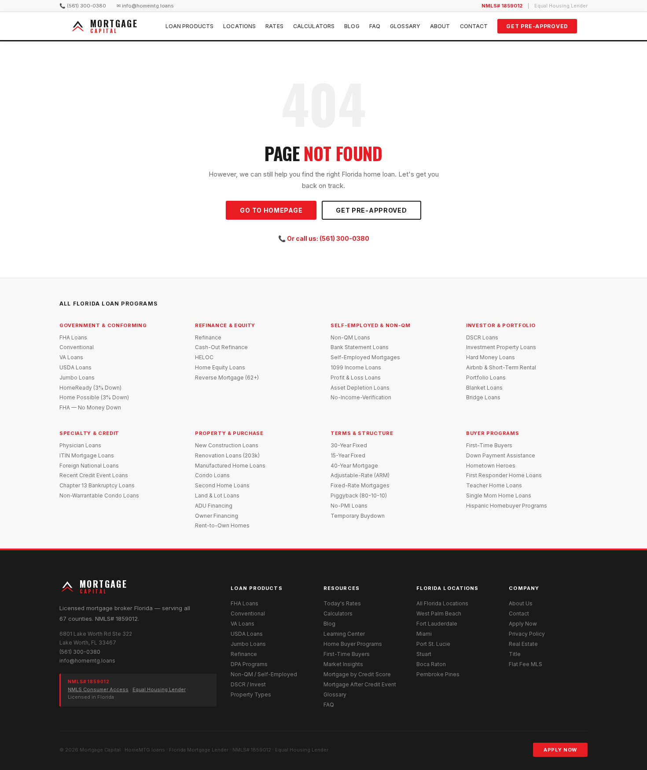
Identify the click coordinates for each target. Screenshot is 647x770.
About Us (521, 603)
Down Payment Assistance (500, 455)
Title (515, 654)
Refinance (208, 337)
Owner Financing (216, 515)
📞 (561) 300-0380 (82, 6)
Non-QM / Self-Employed (264, 674)
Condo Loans (212, 475)
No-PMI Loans (349, 505)
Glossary (405, 26)
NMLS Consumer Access (98, 689)
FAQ (374, 26)
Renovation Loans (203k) (227, 455)
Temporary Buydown (358, 515)
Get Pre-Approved (537, 26)
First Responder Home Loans (504, 475)
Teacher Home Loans (494, 485)
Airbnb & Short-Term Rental (501, 367)
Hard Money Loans (490, 357)
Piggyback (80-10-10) (359, 495)
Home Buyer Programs (353, 644)
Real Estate (523, 644)
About (440, 26)
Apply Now (523, 623)
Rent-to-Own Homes (222, 525)
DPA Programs (249, 664)
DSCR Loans (482, 337)
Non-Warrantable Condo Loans (99, 495)
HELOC (204, 357)
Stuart (423, 654)
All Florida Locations (442, 603)
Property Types (251, 694)
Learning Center (344, 633)
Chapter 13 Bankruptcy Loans (97, 485)
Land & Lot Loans (217, 495)
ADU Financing (213, 505)
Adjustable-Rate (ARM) (360, 475)
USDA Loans (75, 367)
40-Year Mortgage (354, 465)
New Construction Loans (226, 445)
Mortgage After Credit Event (360, 684)
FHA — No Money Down (90, 407)
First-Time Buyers (489, 445)
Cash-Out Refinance (221, 347)
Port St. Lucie (433, 644)
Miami (424, 633)
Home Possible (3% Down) (94, 397)
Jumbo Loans (77, 377)
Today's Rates (342, 603)
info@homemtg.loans (87, 660)
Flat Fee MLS (525, 664)
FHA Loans (73, 337)
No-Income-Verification (361, 397)
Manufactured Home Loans (230, 465)
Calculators (314, 26)
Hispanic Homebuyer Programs (506, 505)
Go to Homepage (271, 210)
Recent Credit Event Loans (93, 475)
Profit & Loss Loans (356, 377)
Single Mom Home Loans (498, 495)
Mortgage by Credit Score (357, 674)
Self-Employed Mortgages (365, 357)
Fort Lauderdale (436, 623)
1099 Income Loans (356, 367)
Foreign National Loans (89, 465)
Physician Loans (80, 445)
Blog (351, 26)
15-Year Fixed (348, 455)
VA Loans (71, 357)
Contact (474, 26)
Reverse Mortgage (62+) (227, 377)
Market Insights (343, 664)
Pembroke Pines (438, 674)
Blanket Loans (484, 387)
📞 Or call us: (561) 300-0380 (323, 238)
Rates (274, 26)
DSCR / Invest (248, 684)
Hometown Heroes (490, 465)
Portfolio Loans (486, 377)
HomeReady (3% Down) (90, 387)
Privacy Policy (527, 633)
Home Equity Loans (220, 367)
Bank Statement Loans (360, 347)
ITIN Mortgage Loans (86, 455)
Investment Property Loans (501, 347)
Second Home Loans (222, 485)
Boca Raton (431, 664)
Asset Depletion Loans (360, 387)
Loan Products (189, 26)
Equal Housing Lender (159, 689)
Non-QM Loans (350, 337)
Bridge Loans (483, 397)
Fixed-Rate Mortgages (360, 485)
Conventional (76, 347)
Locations (239, 26)
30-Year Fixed (349, 445)
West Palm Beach (438, 613)
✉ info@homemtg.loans (145, 6)
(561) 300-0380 (79, 651)
